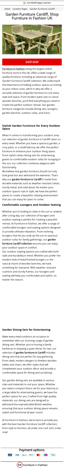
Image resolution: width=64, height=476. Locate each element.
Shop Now (32, 62)
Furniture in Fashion (13, 68)
